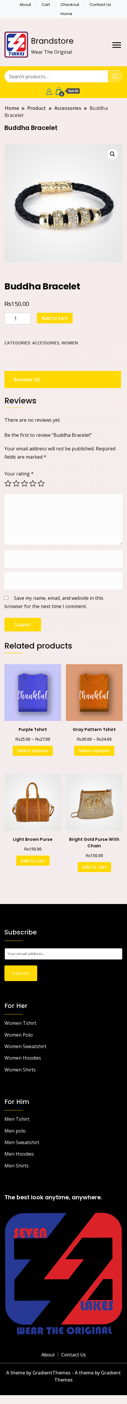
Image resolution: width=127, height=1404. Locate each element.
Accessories (45, 343)
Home (66, 14)
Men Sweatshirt (21, 1142)
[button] (112, 154)
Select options (32, 750)
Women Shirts (20, 1069)
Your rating (19, 473)
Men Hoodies (19, 1154)
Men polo (15, 1131)
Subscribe (21, 973)
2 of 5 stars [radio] (16, 483)
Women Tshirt (20, 1023)
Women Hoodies (22, 1058)
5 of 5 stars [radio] (41, 483)
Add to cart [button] (33, 861)
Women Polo (18, 1035)
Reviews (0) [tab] (27, 379)
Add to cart (55, 318)
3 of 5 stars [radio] (24, 483)
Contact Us (100, 4)
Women (69, 343)
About (25, 4)
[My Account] (49, 91)
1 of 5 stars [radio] (8, 483)
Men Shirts (16, 1165)
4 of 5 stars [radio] (32, 483)
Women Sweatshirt (25, 1046)
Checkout (70, 4)
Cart (46, 4)
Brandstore (52, 41)
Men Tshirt (16, 1119)
